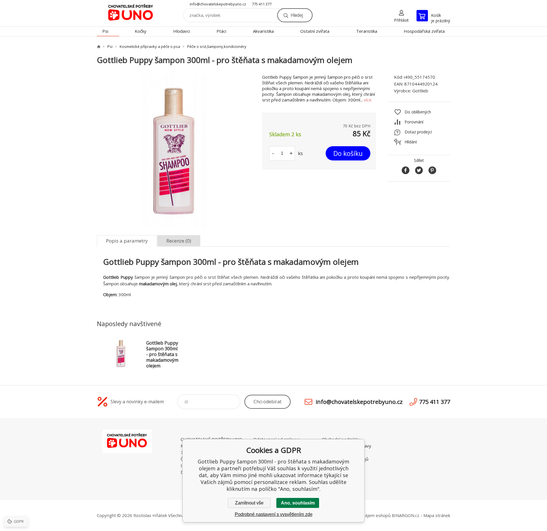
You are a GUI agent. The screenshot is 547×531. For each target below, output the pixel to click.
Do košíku (348, 153)
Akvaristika (263, 31)
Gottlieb (420, 90)
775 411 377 (262, 4)
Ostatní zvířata (314, 31)
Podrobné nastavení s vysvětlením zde (274, 514)
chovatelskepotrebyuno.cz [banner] (131, 13)
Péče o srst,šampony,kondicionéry (216, 46)
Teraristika (366, 31)
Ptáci (221, 31)
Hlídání (411, 142)
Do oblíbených (418, 112)
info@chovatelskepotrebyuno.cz (218, 4)
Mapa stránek (436, 515)
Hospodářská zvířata (424, 31)
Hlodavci (181, 31)
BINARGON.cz (405, 515)
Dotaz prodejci (418, 132)
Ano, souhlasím (298, 503)
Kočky (140, 31)
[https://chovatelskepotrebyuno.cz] (98, 46)
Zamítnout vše (249, 503)
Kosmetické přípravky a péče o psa (150, 46)
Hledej (297, 15)
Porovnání (414, 122)
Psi (105, 31)
